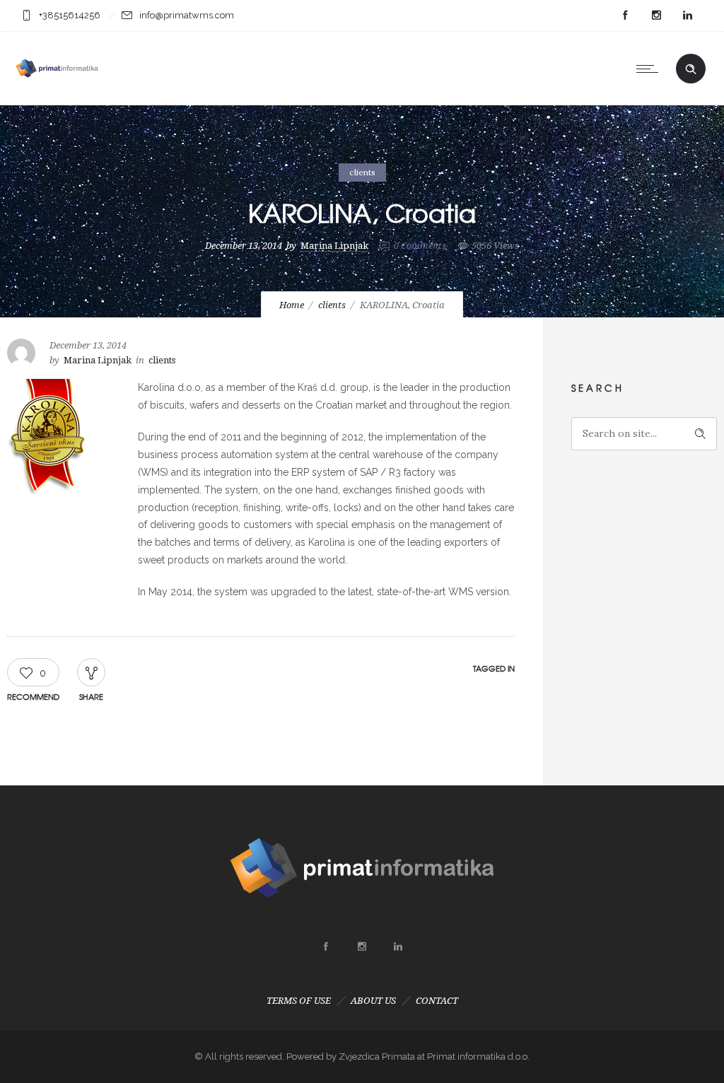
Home (291, 305)
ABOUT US (373, 1000)
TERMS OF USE (299, 1000)
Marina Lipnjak (334, 245)
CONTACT (437, 1000)
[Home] (57, 87)
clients (332, 305)
